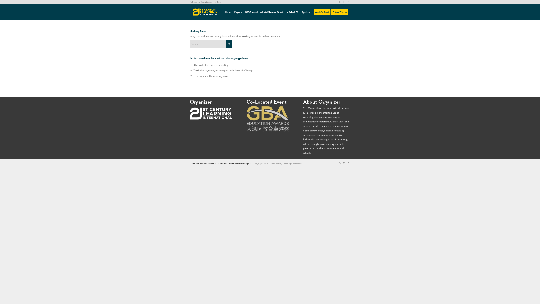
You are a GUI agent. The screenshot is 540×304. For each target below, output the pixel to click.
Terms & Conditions (217, 163)
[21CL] (205, 12)
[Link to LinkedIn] (348, 2)
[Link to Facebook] (344, 2)
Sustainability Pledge (239, 163)
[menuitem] (201, 2)
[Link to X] (340, 2)
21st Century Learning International (321, 108)
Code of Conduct (198, 163)
